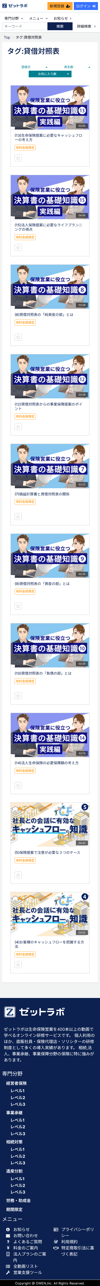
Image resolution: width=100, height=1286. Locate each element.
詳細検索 (84, 26)
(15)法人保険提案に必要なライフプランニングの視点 (48, 227)
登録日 (26, 67)
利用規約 (69, 1241)
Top (7, 37)
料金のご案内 (25, 1247)
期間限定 (14, 1209)
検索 (60, 26)
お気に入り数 (47, 74)
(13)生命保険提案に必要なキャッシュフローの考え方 (48, 137)
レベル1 (17, 1090)
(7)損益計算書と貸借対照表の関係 (42, 494)
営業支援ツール (27, 1272)
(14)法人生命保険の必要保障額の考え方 (47, 763)
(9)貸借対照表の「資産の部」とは (42, 583)
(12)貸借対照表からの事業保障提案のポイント (48, 406)
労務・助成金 (18, 1200)
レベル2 (17, 1097)
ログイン (83, 6)
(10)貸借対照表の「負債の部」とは (43, 673)
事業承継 (14, 1112)
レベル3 (17, 1104)
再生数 (68, 67)
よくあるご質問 (27, 1241)
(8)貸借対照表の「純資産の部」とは (44, 314)
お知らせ (61, 18)
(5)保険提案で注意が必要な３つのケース (47, 852)
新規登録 (57, 6)
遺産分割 (14, 1171)
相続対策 (14, 1142)
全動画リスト (25, 1266)
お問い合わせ (25, 1235)
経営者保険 (16, 1083)
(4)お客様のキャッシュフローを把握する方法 (49, 944)
